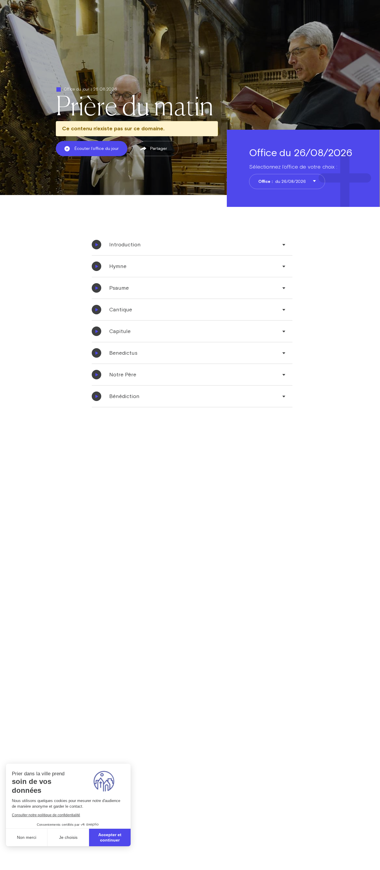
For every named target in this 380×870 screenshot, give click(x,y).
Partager (158, 148)
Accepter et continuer (109, 837)
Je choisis (68, 837)
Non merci (26, 837)
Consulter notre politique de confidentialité (46, 815)
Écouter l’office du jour (97, 148)
